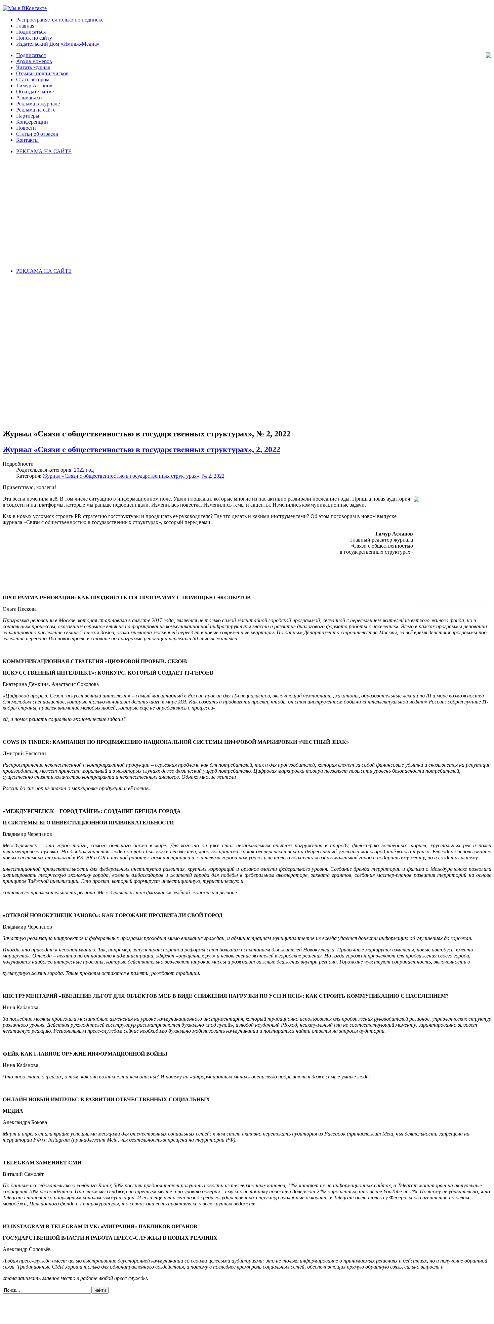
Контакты (27, 140)
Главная (25, 26)
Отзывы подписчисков (42, 73)
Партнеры (27, 116)
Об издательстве (35, 91)
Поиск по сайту (34, 38)
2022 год (84, 470)
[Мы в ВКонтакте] (25, 8)
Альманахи (29, 97)
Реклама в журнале (38, 103)
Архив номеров (34, 61)
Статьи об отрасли (37, 134)
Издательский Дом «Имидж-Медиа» (57, 44)
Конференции (32, 122)
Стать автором (32, 79)
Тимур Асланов (34, 85)
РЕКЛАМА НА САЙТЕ (44, 151)
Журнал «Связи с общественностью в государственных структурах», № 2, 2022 (133, 476)
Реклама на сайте (35, 110)
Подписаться (31, 32)
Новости (26, 128)
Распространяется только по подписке (60, 20)
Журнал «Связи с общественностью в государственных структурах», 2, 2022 (141, 449)
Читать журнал (33, 67)
